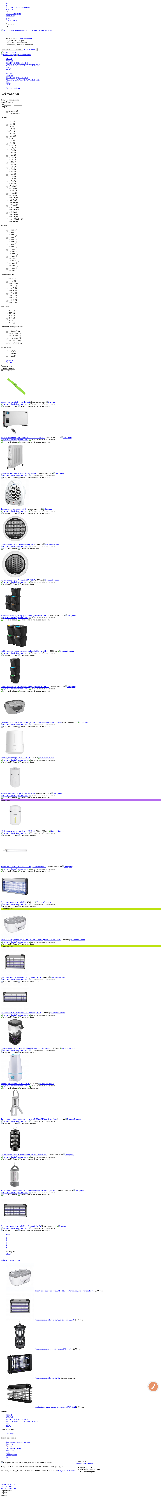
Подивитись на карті (66, 1471)
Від (2, 104)
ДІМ (7, 67)
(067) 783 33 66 (7, 1486)
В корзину (52, 402)
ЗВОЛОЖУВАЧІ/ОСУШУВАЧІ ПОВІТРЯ (23, 65)
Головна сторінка (13, 88)
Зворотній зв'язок (26, 38)
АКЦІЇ (8, 69)
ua (6, 3)
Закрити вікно (29, 49)
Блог (7, 1457)
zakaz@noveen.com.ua (84, 1463)
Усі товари (10, 1434)
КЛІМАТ (9, 61)
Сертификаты (11, 20)
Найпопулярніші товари (10, 1260)
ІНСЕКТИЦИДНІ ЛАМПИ (17, 63)
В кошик (55, 544)
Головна (9, 11)
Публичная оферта (13, 14)
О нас (8, 18)
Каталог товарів (9, 52)
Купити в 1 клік (22, 404)
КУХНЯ (9, 59)
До (13, 104)
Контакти (9, 9)
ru (6, 5)
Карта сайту (10, 16)
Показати (9, 360)
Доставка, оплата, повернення (18, 7)
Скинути (9, 362)
